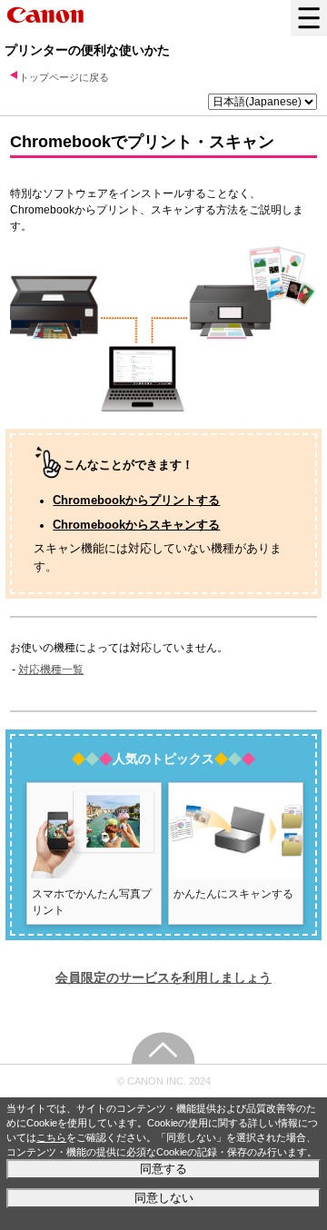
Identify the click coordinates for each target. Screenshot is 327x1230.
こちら (51, 1137)
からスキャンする (136, 524)
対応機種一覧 (51, 669)
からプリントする (136, 500)
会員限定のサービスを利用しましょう (163, 977)
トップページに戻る (64, 77)
